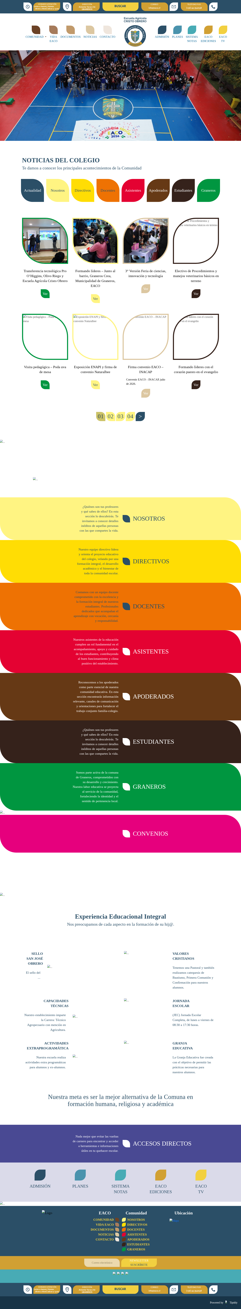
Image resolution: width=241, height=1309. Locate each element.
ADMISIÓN (162, 36)
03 (120, 416)
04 (130, 416)
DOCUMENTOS (71, 36)
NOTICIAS (90, 36)
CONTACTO (107, 36)
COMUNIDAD (35, 36)
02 (111, 416)
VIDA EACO (54, 39)
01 (101, 416)
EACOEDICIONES (208, 39)
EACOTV (223, 39)
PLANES (177, 36)
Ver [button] (45, 294)
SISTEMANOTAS (192, 39)
